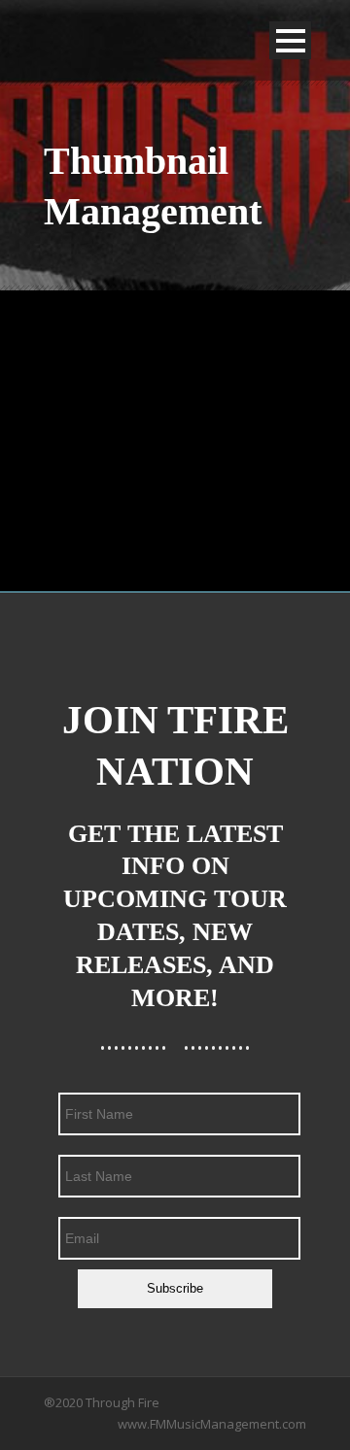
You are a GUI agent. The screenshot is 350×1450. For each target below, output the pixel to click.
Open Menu (290, 40)
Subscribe (175, 1288)
